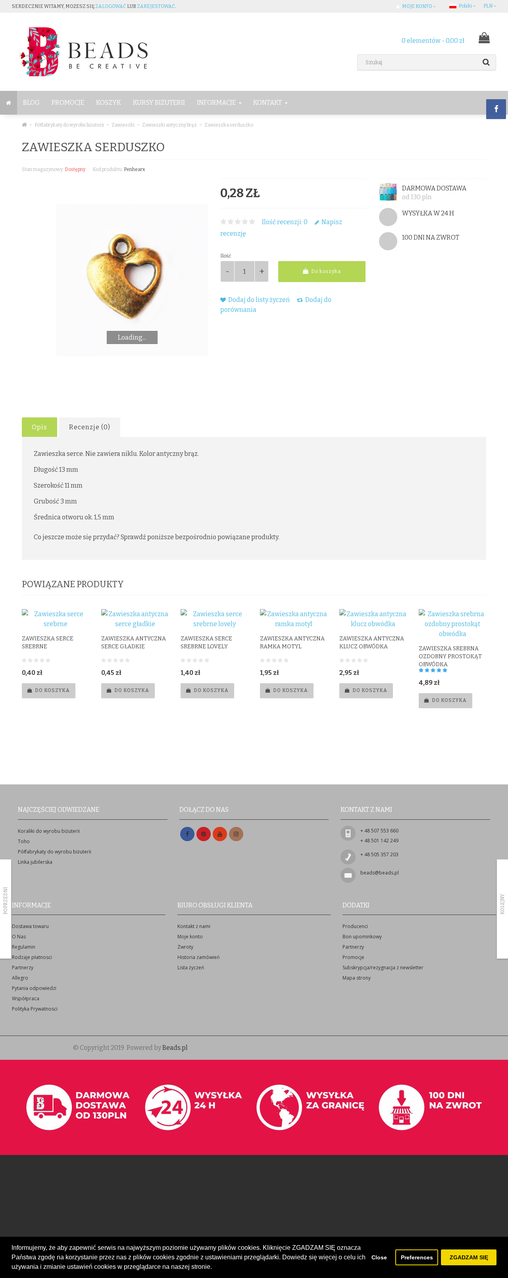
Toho (24, 841)
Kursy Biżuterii (159, 102)
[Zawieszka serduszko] (132, 280)
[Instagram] (236, 834)
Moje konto (190, 936)
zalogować (110, 6)
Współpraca (25, 998)
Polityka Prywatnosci (35, 1008)
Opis (39, 427)
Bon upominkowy (362, 936)
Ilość (225, 256)
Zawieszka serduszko (228, 125)
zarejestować (156, 6)
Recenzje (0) (89, 427)
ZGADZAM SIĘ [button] (469, 1257)
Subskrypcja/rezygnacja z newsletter (383, 967)
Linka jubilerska (35, 862)
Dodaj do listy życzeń (258, 300)
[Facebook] (187, 834)
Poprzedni (5, 901)
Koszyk (108, 102)
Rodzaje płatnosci (32, 957)
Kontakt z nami (193, 926)
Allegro (20, 977)
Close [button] (379, 1257)
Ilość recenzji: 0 (285, 222)
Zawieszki (123, 125)
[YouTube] (220, 834)
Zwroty (185, 947)
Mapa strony (357, 977)
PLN (488, 6)
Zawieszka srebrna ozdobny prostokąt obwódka (450, 656)
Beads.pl (175, 1047)
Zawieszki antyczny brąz (169, 125)
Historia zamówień (198, 957)
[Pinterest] (203, 834)
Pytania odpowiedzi (34, 988)
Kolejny (502, 904)
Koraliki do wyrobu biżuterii (49, 831)
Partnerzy (22, 967)
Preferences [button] (417, 1257)
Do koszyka (325, 271)
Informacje (217, 102)
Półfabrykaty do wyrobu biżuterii (69, 125)
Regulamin (23, 947)
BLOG (31, 102)
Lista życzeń (190, 967)
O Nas (19, 936)
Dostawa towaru (30, 926)
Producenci (355, 926)
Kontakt (268, 102)
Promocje (68, 102)
